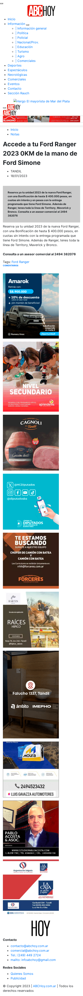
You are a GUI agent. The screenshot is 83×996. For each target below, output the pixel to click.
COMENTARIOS (10, 265)
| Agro (20, 56)
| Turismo (22, 51)
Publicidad (18, 978)
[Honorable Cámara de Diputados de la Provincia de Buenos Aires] (31, 501)
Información (16, 24)
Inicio (11, 19)
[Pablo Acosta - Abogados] (31, 828)
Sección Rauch (18, 93)
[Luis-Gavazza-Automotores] (31, 769)
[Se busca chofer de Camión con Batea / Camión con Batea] (31, 560)
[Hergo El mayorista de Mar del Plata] (42, 101)
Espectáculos (17, 70)
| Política (21, 33)
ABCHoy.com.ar (44, 986)
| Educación (24, 47)
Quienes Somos (22, 974)
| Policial (21, 38)
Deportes (14, 65)
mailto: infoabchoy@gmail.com (33, 960)
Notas (15, 134)
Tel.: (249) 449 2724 (26, 955)
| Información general (31, 28)
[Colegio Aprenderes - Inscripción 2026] (31, 376)
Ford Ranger (20, 262)
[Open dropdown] (27, 24)
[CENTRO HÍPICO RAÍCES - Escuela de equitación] (31, 619)
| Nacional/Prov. (27, 42)
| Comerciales (25, 61)
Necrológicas (17, 75)
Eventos (13, 84)
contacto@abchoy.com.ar (29, 946)
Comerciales (17, 79)
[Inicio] (41, 10)
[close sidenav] (1, 3)
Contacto (14, 88)
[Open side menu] (4, 107)
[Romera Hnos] (31, 306)
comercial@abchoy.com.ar (30, 950)
